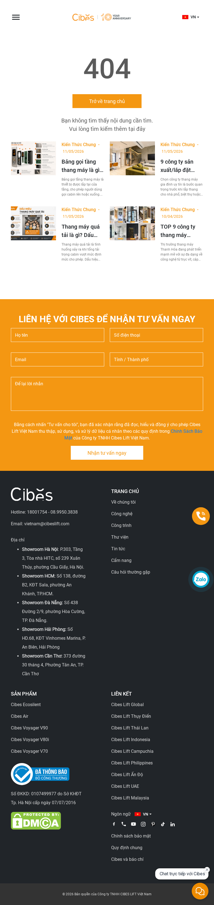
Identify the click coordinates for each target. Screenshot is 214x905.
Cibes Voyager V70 (29, 751)
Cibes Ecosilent (26, 704)
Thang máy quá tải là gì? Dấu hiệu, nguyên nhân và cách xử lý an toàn (82, 231)
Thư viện (119, 537)
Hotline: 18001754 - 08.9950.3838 (44, 512)
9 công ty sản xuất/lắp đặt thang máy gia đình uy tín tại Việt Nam (178, 166)
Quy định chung (126, 847)
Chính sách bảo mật (131, 836)
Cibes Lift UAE (125, 786)
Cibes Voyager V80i (30, 739)
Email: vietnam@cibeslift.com (40, 523)
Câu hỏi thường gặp (130, 572)
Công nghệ (121, 513)
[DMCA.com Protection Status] (36, 820)
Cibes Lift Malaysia (130, 798)
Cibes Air (19, 716)
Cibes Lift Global (127, 704)
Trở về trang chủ (107, 101)
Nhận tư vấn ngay (107, 453)
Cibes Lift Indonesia (130, 739)
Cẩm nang (121, 560)
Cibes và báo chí (127, 859)
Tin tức (118, 548)
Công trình (121, 525)
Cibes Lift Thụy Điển (131, 716)
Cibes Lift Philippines (132, 763)
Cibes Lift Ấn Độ (127, 774)
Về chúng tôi (123, 502)
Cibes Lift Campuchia (132, 751)
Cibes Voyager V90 (29, 728)
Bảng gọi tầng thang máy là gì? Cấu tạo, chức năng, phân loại (82, 166)
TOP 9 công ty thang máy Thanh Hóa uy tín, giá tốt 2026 (179, 231)
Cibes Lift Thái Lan (130, 728)
